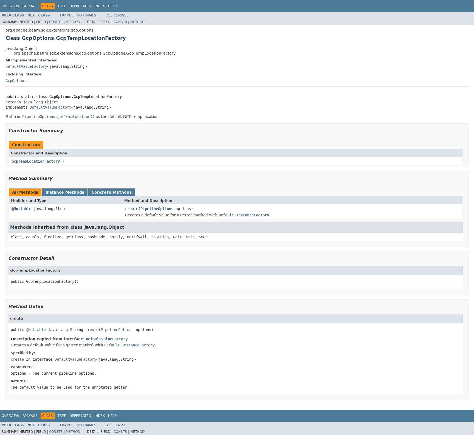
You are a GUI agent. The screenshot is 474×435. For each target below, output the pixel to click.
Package (30, 6)
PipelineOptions (156, 209)
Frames (67, 15)
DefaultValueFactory (26, 66)
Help (112, 6)
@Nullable (21, 209)
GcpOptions (16, 80)
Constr (56, 22)
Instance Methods (65, 192)
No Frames (86, 15)
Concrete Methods (112, 192)
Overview (10, 6)
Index (99, 6)
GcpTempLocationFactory (36, 161)
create (131, 209)
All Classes (117, 15)
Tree (62, 6)
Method (73, 22)
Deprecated (80, 6)
